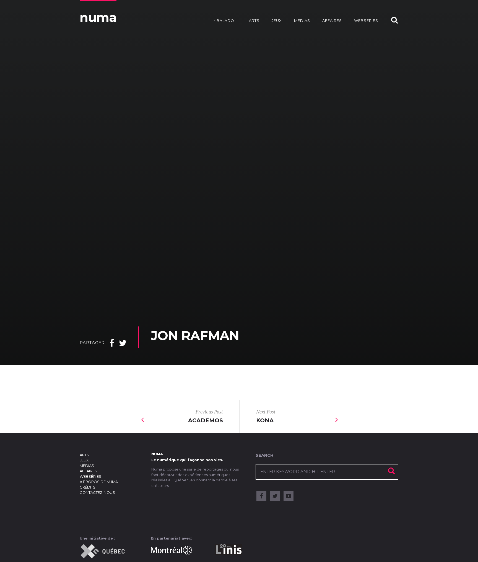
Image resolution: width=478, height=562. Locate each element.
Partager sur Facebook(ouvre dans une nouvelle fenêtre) (112, 345)
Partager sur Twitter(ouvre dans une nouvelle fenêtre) (123, 345)
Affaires (332, 20)
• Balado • (225, 20)
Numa (98, 17)
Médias (302, 20)
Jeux (277, 20)
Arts (254, 20)
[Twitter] (275, 496)
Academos (205, 416)
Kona (266, 416)
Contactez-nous (97, 492)
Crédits (87, 487)
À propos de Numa (99, 481)
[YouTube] (288, 496)
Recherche (391, 14)
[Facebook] (261, 496)
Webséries (366, 20)
